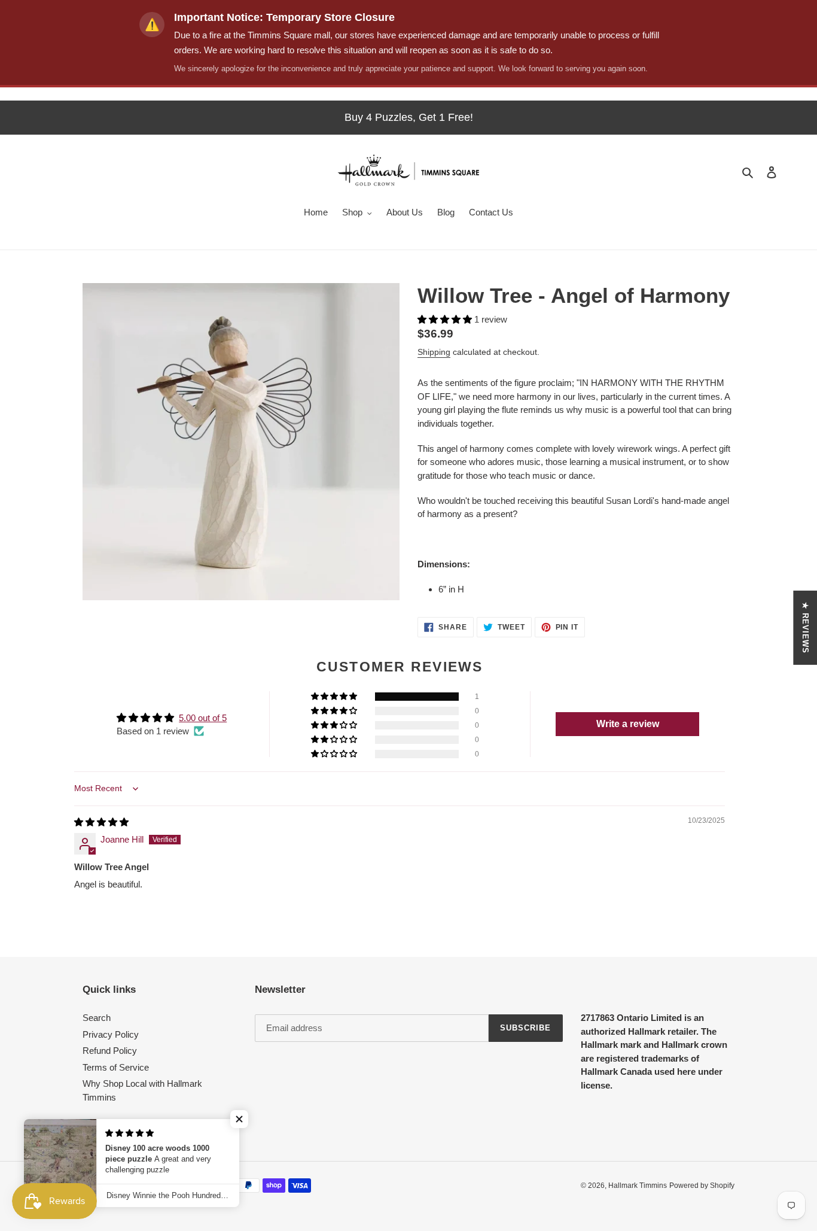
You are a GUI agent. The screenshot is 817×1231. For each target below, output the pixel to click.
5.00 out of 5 (203, 718)
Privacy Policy (111, 1034)
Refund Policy (110, 1050)
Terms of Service (116, 1067)
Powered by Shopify (701, 1185)
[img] (101, 822)
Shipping (433, 352)
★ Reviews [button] (805, 627)
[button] (445, 319)
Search (97, 1018)
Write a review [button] (627, 724)
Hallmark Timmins (637, 1185)
